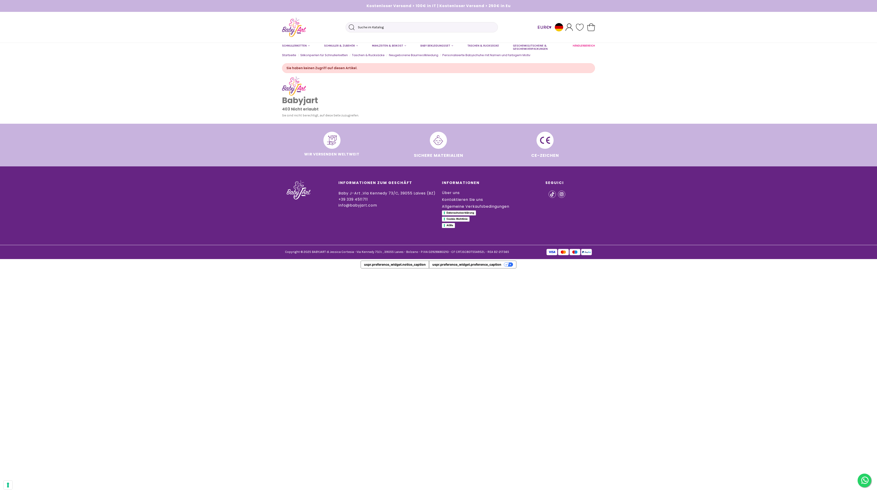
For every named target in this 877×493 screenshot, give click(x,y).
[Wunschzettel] (580, 27)
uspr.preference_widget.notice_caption (395, 264)
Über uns (451, 192)
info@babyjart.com (357, 205)
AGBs (449, 225)
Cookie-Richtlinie (457, 218)
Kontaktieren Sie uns (462, 199)
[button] (296, 45)
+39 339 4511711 (353, 199)
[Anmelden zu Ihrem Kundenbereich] (569, 27)
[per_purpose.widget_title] (8, 485)
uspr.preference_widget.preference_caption (466, 264)
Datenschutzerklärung (460, 212)
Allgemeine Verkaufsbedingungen (475, 206)
